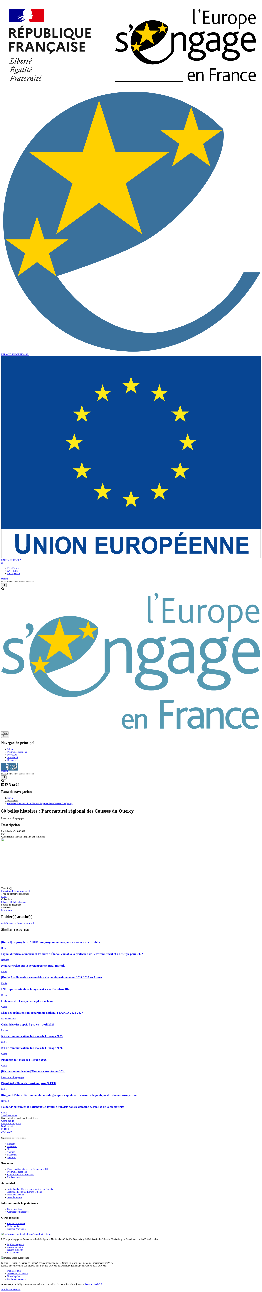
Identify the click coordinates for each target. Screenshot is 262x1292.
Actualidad (12, 757)
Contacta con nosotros (18, 1211)
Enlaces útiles (13, 1226)
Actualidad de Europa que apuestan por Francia (30, 1189)
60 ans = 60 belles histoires (14, 902)
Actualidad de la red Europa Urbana (24, 1192)
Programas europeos (17, 752)
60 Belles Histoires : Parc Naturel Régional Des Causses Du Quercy (39, 803)
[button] (2, 563)
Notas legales (13, 1276)
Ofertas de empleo (16, 1223)
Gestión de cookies (16, 1279)
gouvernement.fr (15, 1247)
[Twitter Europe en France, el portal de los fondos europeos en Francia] (10, 785)
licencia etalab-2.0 (93, 1284)
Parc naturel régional (11, 1123)
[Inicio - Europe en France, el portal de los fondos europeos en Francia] (131, 88)
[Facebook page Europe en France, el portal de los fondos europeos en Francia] (6, 785)
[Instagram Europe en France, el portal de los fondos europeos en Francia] (17, 785)
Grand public (7, 1120)
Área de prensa (14, 1197)
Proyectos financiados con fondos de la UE (28, 1169)
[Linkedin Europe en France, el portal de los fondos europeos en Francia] (3, 785)
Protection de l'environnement (15, 891)
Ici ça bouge (9, 765)
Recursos (11, 760)
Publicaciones (13, 1177)
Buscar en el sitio (9, 581)
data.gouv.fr (13, 1252)
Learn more (6, 910)
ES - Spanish (13, 573)
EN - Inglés (12, 570)
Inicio (10, 749)
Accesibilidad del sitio (17, 1273)
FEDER (5, 1129)
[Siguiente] (2, 936)
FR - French (13, 568)
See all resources (9, 1115)
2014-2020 (6, 1131)
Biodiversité (7, 1126)
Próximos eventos (15, 1194)
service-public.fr (15, 1250)
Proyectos (12, 754)
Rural (4, 896)
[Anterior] (4, 936)
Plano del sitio (14, 1271)
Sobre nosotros (14, 1209)
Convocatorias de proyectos (20, 1174)
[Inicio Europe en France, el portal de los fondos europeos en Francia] (131, 730)
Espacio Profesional (16, 1229)
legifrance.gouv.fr (15, 1244)
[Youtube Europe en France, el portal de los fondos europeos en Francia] (14, 785)
